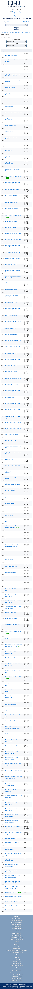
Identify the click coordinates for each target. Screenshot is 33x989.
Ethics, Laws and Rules (16, 922)
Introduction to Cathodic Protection (11, 334)
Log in (16, 14)
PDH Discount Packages (16, 920)
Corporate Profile (16, 959)
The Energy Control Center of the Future (12, 909)
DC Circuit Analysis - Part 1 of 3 (11, 302)
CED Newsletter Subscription (16, 937)
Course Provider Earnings (16, 978)
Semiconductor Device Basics (10, 328)
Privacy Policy (8, 984)
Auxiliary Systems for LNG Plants (11, 208)
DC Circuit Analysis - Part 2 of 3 (11, 353)
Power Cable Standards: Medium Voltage (12, 465)
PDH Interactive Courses (16, 928)
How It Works (16, 946)
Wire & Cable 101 (8, 638)
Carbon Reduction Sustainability (11, 838)
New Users (16, 944)
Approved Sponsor (17, 961)
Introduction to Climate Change (11, 657)
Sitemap (20, 984)
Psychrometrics (8, 282)
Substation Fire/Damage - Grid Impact (12, 905)
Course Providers (16, 970)
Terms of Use (14, 984)
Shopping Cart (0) (17, 12)
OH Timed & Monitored (16, 930)
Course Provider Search (16, 980)
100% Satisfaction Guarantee (16, 952)
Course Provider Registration (16, 972)
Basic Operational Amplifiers (10, 440)
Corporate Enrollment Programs (16, 939)
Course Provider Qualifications (16, 974)
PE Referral (16, 941)
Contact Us (16, 967)
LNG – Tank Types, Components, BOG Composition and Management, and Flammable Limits (12, 546)
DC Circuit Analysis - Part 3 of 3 (11, 397)
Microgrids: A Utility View (10, 459)
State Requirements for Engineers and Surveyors (16, 950)
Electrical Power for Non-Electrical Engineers (13, 112)
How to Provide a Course (16, 976)
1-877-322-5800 (25, 21)
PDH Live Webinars (26, 32)
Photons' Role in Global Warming (11, 221)
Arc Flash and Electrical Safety (10, 143)
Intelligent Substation (9, 106)
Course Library (17, 32)
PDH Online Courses (16, 918)
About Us (16, 957)
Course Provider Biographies (16, 965)
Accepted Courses (16, 963)
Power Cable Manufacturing (10, 227)
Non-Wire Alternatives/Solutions (11, 202)
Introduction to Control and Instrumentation (13, 340)
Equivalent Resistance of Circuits (11, 892)
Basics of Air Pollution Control (10, 612)
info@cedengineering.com (13, 21)
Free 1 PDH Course (16, 935)
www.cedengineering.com (7, 32)
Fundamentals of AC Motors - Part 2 (11, 99)
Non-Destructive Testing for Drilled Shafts (12, 901)
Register (16, 16)
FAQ (16, 954)
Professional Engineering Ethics (11, 289)
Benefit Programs (16, 933)
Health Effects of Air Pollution (10, 733)
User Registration (16, 948)
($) (3, 51)
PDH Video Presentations (16, 926)
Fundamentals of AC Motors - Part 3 (11, 125)
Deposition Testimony (9, 131)
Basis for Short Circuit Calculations (11, 745)
